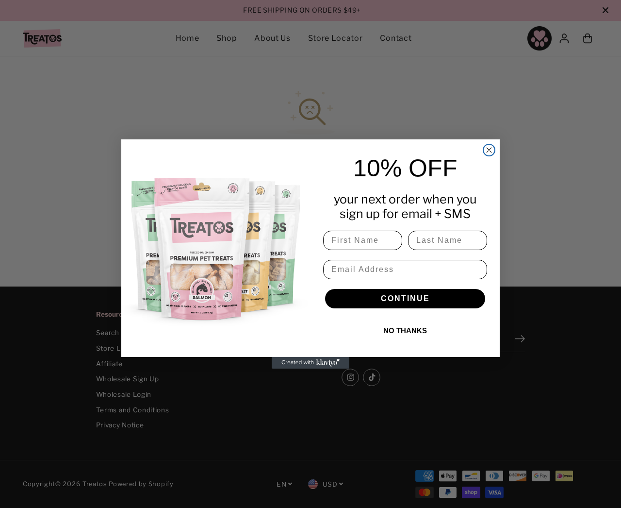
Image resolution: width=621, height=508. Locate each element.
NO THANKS (405, 330)
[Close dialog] (489, 150)
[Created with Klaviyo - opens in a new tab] (310, 363)
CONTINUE (405, 298)
